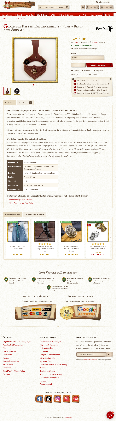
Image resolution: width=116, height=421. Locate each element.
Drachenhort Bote (10, 351)
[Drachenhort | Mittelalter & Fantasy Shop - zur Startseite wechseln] (18, 5)
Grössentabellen (46, 348)
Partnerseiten (8, 364)
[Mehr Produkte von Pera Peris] (104, 29)
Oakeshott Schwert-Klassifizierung (53, 364)
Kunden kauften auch (12, 214)
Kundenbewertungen (11, 361)
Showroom (7, 367)
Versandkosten (68, 417)
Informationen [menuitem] (104, 2)
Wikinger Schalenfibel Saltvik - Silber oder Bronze (71, 248)
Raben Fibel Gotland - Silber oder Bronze (98, 247)
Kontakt (6, 358)
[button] (110, 415)
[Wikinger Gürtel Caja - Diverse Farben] (18, 231)
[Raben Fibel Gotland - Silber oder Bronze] (98, 231)
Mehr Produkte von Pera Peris (20, 203)
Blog (5, 348)
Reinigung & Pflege (47, 371)
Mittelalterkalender (47, 358)
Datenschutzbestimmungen (50, 341)
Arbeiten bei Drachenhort (13, 344)
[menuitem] (53, 7)
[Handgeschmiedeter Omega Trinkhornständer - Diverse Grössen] (45, 231)
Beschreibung (9, 103)
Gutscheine (44, 351)
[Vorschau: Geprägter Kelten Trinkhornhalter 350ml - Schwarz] (17, 91)
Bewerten (87, 70)
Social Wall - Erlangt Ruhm (14, 371)
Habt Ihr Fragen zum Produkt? (20, 199)
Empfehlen (99, 70)
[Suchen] (67, 7)
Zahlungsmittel (46, 384)
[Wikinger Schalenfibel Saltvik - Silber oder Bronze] (71, 231)
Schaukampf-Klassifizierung (51, 374)
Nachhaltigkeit (46, 361)
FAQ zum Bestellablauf (49, 344)
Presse (42, 367)
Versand (75, 42)
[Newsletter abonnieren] (109, 354)
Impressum (7, 354)
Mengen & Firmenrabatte (50, 354)
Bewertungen (25, 103)
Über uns (6, 374)
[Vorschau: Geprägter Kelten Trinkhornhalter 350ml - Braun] (7, 91)
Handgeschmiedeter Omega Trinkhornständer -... (45, 248)
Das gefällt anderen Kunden (34, 214)
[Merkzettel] (83, 7)
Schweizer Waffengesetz (49, 377)
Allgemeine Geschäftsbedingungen (17, 341)
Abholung (95, 42)
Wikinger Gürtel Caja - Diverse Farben (18, 247)
